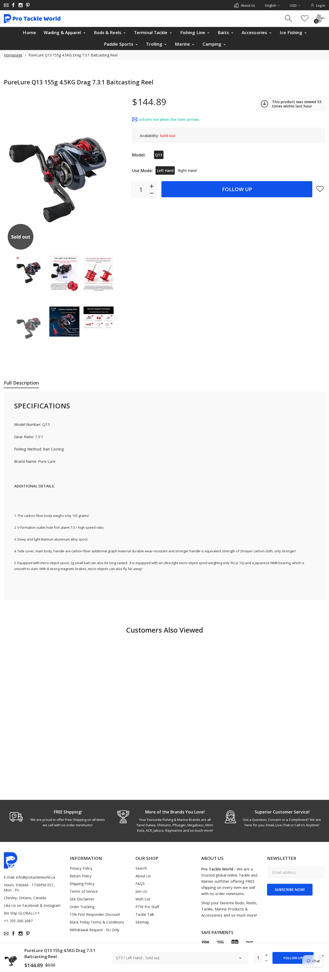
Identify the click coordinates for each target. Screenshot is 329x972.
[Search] (289, 18)
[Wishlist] (305, 18)
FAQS (140, 883)
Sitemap (142, 922)
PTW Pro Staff (147, 906)
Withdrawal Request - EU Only (94, 929)
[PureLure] (30, 271)
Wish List (142, 899)
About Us (143, 875)
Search (141, 868)
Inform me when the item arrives (169, 119)
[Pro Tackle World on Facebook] (13, 5)
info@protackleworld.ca (35, 877)
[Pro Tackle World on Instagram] (20, 5)
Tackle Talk (144, 914)
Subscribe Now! (290, 889)
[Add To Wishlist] (320, 189)
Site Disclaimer (82, 899)
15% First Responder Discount (95, 914)
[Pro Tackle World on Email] (6, 5)
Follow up (237, 189)
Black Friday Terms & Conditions (97, 922)
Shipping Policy (82, 883)
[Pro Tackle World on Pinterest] (27, 5)
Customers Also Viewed (164, 630)
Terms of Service (84, 891)
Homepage (13, 55)
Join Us (141, 891)
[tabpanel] (57, 818)
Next (115, 172)
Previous (12, 172)
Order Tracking (82, 906)
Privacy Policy (81, 868)
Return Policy (81, 875)
